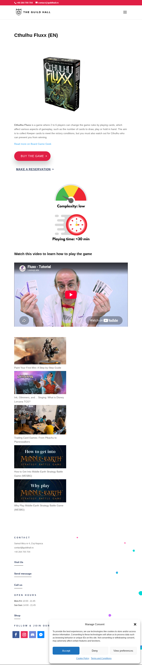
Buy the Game (32, 156)
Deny (95, 650)
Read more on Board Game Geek (33, 143)
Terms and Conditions (101, 658)
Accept (66, 650)
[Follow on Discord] (32, 634)
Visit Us (18, 562)
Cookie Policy (82, 658)
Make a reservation (33, 169)
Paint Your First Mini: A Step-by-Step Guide (37, 367)
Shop (17, 615)
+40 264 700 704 (22, 552)
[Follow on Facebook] (15, 634)
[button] (135, 624)
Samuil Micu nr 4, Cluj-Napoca (28, 543)
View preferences (123, 650)
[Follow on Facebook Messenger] (40, 634)
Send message (23, 573)
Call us (18, 585)
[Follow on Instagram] (24, 634)
